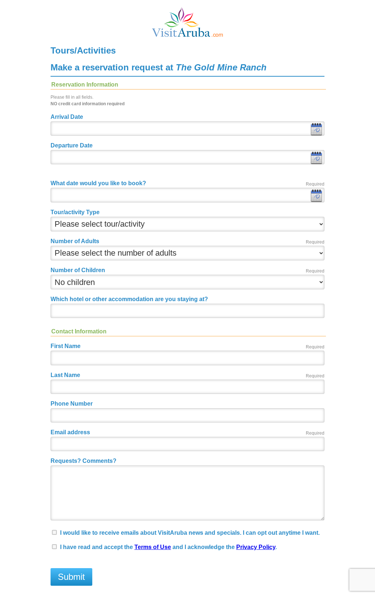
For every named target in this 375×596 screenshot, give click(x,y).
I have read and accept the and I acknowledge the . (168, 547)
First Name (66, 346)
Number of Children (78, 270)
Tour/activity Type (75, 212)
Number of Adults (75, 241)
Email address (70, 432)
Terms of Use (152, 547)
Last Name (65, 375)
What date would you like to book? (98, 183)
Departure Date (72, 145)
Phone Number (72, 404)
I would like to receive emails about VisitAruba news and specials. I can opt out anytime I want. (190, 533)
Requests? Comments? (83, 461)
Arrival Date (67, 117)
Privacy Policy (255, 547)
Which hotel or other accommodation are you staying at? (129, 299)
